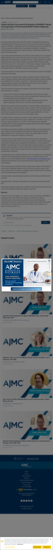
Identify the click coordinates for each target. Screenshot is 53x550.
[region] (26, 543)
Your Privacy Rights (9, 547)
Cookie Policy (20, 544)
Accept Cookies (37, 547)
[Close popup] (49, 261)
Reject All (47, 547)
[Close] (50, 539)
